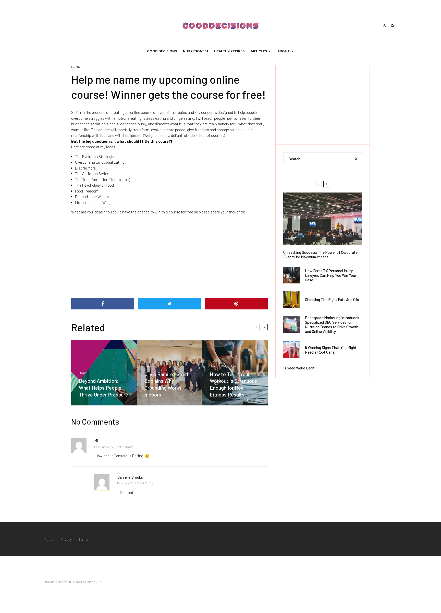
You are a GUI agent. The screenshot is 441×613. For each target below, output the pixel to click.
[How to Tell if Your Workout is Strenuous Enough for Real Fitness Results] (235, 373)
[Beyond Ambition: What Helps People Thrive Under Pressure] (104, 373)
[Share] (102, 303)
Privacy (66, 539)
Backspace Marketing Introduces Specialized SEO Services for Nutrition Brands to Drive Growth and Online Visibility (332, 324)
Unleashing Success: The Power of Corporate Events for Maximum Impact (320, 254)
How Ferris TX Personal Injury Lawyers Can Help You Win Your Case (330, 275)
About (283, 51)
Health (75, 67)
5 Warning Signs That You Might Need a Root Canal (331, 349)
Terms (83, 539)
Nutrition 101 (195, 51)
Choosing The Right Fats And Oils (332, 299)
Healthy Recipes (229, 51)
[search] (356, 159)
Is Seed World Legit (299, 368)
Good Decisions (162, 51)
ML (96, 440)
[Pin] (236, 303)
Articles (259, 51)
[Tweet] (169, 303)
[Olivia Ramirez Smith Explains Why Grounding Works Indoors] (169, 373)
